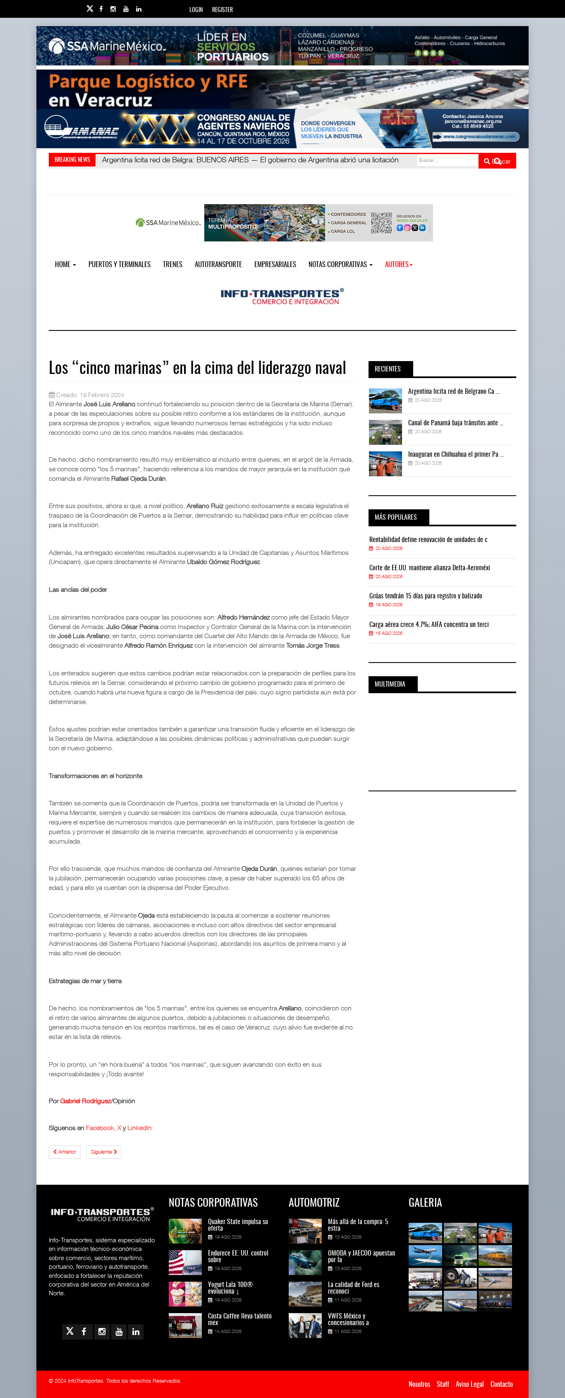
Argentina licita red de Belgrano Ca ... (454, 391)
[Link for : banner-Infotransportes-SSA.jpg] (282, 45)
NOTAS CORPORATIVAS (339, 264)
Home (63, 264)
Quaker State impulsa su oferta (238, 1225)
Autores (397, 264)
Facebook (100, 1127)
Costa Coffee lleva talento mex (240, 1319)
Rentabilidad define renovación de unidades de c (428, 540)
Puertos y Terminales (120, 264)
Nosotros (419, 1384)
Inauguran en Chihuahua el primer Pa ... (456, 454)
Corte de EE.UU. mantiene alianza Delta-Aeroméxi (429, 568)
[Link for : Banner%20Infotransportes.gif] (282, 89)
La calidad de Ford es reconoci (353, 1288)
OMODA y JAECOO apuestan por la (361, 1256)
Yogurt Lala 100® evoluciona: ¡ (230, 1288)
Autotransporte (218, 264)
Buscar (500, 161)
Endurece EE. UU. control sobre (238, 1256)
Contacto (502, 1384)
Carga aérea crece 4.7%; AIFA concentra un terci (429, 625)
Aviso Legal (470, 1384)
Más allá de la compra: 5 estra (358, 1225)
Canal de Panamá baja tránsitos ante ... (455, 423)
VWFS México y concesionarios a (348, 1319)
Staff (443, 1384)
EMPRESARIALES (275, 264)
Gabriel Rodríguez (85, 1100)
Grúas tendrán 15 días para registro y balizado (425, 596)
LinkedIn (139, 1127)
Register (222, 10)
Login (196, 10)
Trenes (172, 264)
